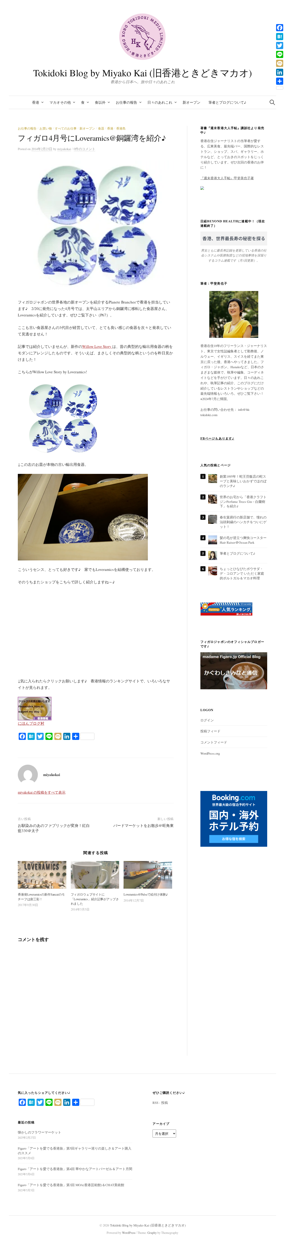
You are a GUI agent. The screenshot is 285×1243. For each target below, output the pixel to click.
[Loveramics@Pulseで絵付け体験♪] (148, 875)
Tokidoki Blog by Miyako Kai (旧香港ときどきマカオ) (142, 72)
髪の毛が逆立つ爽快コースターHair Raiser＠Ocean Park (243, 540)
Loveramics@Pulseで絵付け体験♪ (146, 894)
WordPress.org (210, 753)
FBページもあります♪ (217, 438)
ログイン (207, 720)
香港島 (121, 128)
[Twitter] (279, 45)
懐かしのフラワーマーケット (39, 1132)
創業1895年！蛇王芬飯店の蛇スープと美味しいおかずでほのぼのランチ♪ (243, 481)
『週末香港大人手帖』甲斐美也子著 (227, 178)
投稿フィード (210, 731)
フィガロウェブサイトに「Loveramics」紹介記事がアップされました (95, 898)
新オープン (191, 102)
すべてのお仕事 (66, 128)
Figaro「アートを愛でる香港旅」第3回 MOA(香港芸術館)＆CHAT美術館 (71, 1185)
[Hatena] (279, 36)
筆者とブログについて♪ (227, 102)
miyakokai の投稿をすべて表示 (41, 792)
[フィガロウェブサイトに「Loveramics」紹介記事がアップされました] (95, 875)
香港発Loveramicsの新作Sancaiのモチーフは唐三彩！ (41, 896)
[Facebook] (279, 27)
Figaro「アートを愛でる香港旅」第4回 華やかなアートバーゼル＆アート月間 (75, 1169)
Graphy (152, 1233)
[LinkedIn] (279, 72)
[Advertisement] (53, 615)
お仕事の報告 (126, 102)
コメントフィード (213, 742)
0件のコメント (84, 149)
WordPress (128, 1233)
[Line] (279, 54)
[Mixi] (279, 63)
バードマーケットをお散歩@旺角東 (143, 825)
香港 (35, 102)
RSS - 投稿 (160, 1102)
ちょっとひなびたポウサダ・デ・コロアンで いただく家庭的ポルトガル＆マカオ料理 (242, 573)
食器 (101, 128)
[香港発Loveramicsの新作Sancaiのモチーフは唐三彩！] (42, 875)
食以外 (100, 102)
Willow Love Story (97, 346)
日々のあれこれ (159, 102)
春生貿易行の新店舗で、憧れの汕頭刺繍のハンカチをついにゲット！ (243, 522)
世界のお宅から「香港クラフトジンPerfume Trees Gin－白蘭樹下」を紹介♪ (243, 501)
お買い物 (45, 128)
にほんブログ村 (31, 723)
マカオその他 (60, 102)
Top (274, 1232)
